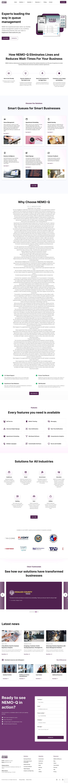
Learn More (5, 38)
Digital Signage (27, 768)
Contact (50, 2)
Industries (29, 2)
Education (41, 763)
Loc (30, 206)
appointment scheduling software (46, 215)
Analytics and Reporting (28, 770)
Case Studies (39, 674)
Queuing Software (27, 758)
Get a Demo (63, 2)
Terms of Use (28, 779)
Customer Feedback (28, 766)
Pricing (45, 2)
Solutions (21, 2)
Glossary (55, 767)
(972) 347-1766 (8, 762)
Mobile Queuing (27, 764)
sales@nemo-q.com (8, 760)
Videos (54, 763)
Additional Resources (57, 674)
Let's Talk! (34, 185)
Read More (4, 654)
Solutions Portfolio (7, 674)
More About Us (34, 393)
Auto (40, 769)
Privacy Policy (22, 779)
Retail (40, 765)
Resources (37, 2)
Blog (54, 761)
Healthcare (41, 761)
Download (5, 678)
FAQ (54, 769)
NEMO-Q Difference (57, 758)
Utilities (40, 771)
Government (41, 758)
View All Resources (61, 660)
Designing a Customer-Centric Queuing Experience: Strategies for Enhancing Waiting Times (33, 647)
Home (15, 2)
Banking (40, 767)
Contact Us (14, 38)
